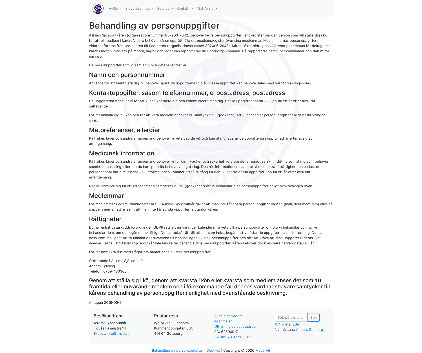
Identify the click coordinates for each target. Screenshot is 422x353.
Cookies (213, 350)
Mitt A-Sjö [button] (206, 8)
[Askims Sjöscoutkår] (98, 8)
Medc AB (262, 350)
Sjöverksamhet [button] (138, 8)
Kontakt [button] (184, 8)
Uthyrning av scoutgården (236, 326)
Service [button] (164, 8)
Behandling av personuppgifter (177, 350)
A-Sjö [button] (114, 8)
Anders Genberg (309, 329)
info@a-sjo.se (118, 333)
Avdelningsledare (228, 316)
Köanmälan (223, 321)
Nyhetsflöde (288, 324)
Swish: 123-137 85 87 (232, 337)
